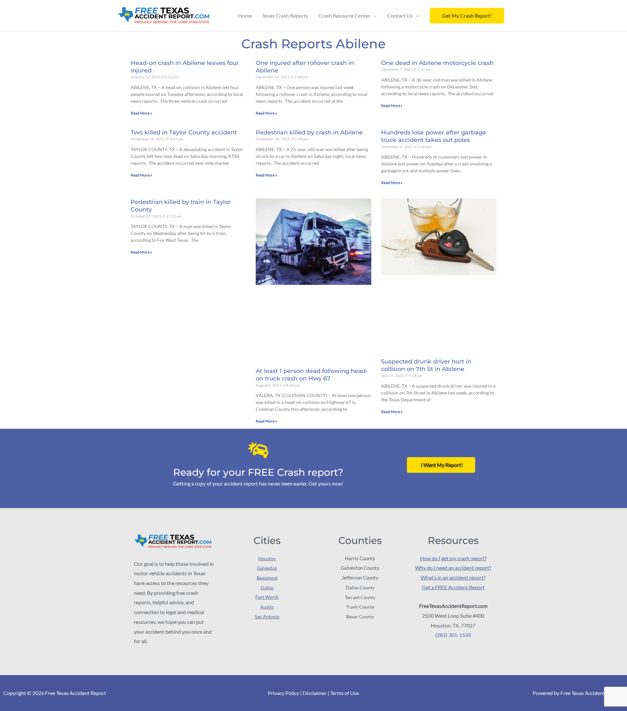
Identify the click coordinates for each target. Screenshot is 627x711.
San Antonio (267, 616)
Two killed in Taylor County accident (184, 132)
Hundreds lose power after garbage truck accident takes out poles (433, 136)
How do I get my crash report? (453, 558)
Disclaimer (315, 693)
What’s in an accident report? (453, 577)
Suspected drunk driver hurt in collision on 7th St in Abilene (426, 365)
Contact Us (400, 15)
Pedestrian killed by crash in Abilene (309, 132)
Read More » (141, 113)
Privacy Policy (283, 693)
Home (245, 15)
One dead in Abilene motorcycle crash (437, 63)
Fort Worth (267, 597)
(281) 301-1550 (453, 635)
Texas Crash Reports (285, 15)
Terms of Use (344, 693)
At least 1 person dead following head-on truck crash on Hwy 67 (312, 374)
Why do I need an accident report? (453, 567)
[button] (467, 15)
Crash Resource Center (344, 15)
